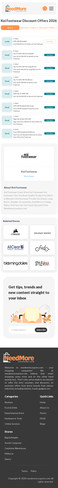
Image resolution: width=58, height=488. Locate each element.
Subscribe (41, 330)
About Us (44, 407)
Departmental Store (14, 413)
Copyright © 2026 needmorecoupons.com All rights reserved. (30, 480)
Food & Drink (11, 407)
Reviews (9, 402)
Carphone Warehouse (15, 448)
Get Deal (50, 55)
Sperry (8, 459)
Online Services (12, 423)
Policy (34, 471)
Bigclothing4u (11, 437)
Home (43, 402)
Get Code (49, 41)
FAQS (42, 418)
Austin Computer (13, 443)
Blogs (42, 423)
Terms (24, 471)
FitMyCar (9, 453)
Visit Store (29, 176)
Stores (43, 413)
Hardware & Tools (13, 418)
